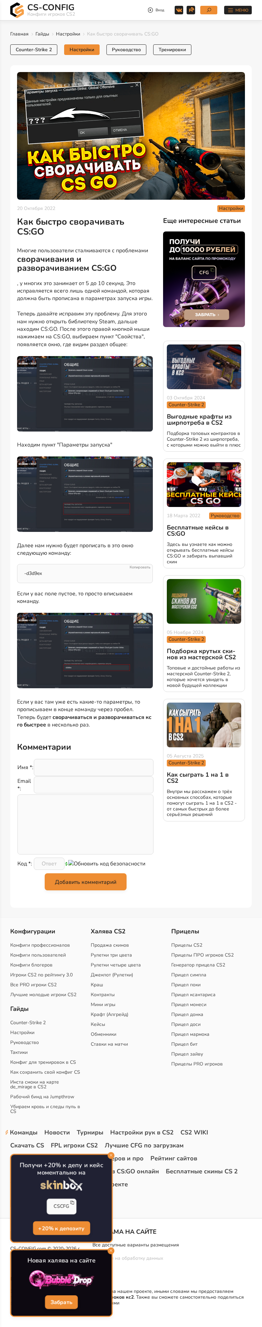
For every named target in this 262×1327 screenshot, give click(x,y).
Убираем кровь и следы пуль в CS (45, 1109)
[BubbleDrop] (61, 1280)
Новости (57, 1132)
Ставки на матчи (109, 1044)
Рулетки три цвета (111, 955)
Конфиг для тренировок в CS (43, 1062)
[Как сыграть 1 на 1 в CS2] (204, 725)
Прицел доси (186, 1024)
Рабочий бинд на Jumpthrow (42, 1096)
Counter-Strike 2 (34, 49)
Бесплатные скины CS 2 (202, 1171)
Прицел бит (184, 1044)
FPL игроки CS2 (74, 1145)
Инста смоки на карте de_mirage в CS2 (34, 1084)
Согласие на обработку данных (127, 1258)
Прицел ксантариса (193, 994)
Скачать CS (27, 1145)
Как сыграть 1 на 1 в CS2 (198, 778)
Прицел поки (186, 985)
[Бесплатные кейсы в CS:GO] (204, 484)
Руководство (126, 49)
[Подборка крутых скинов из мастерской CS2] (204, 601)
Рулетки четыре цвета (116, 965)
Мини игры (103, 1004)
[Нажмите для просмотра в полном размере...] (85, 395)
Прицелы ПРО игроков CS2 (202, 955)
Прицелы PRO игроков (197, 1064)
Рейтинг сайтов (173, 1158)
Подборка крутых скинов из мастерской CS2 (201, 654)
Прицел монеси (188, 1004)
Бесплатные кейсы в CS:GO (198, 530)
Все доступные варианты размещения (135, 1245)
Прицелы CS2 (186, 945)
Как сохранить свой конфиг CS (45, 1072)
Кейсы (98, 1024)
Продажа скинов (110, 945)
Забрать (61, 1303)
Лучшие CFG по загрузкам (144, 1145)
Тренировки (172, 49)
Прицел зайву (187, 1054)
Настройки (68, 34)
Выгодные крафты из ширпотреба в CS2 (199, 419)
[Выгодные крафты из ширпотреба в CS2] (204, 366)
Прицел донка (187, 1014)
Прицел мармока (190, 1034)
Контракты (103, 994)
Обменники (103, 1034)
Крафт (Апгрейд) (109, 1014)
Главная (19, 34)
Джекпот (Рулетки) (112, 975)
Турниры (90, 1132)
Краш (97, 985)
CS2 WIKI (194, 1132)
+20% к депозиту (61, 1228)
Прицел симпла (188, 975)
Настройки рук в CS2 (142, 1132)
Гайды (42, 34)
